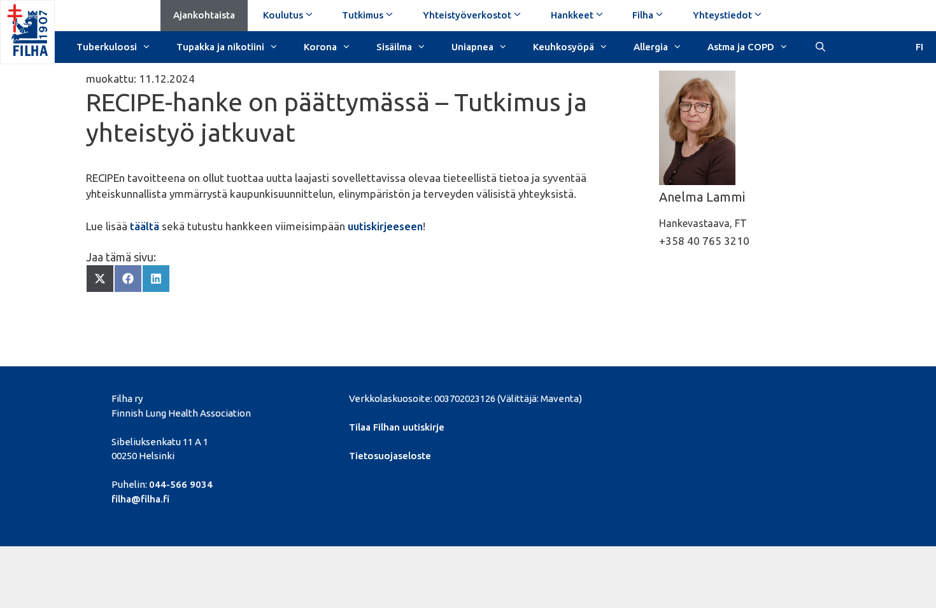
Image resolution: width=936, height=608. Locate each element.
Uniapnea (472, 46)
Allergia (651, 46)
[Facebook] (662, 397)
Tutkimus (362, 15)
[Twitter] (684, 397)
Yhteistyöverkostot (467, 15)
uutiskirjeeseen (385, 226)
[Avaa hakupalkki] (820, 45)
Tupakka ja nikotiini (220, 46)
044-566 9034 (181, 484)
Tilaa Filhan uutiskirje (396, 427)
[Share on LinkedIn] (156, 279)
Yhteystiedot (722, 15)
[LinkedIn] (706, 397)
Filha (642, 15)
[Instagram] (749, 397)
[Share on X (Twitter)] (100, 279)
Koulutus (283, 15)
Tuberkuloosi (106, 46)
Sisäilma (394, 46)
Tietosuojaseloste (390, 455)
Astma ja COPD (740, 46)
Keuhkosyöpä (563, 46)
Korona (320, 46)
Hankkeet (572, 15)
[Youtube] (727, 397)
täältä (144, 226)
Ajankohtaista (204, 15)
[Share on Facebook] (128, 279)
